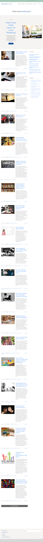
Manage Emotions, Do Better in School (34, 69)
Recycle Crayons (33, 82)
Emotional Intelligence (19, 244)
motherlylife (3, 68)
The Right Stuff (19, 448)
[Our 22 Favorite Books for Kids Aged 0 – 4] (7, 209)
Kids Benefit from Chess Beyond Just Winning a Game (21, 385)
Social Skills (2, 289)
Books (16, 201)
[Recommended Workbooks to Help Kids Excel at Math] (7, 483)
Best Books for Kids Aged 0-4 (35, 93)
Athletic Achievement (12, 133)
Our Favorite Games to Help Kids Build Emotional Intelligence (22, 360)
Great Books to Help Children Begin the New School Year (20, 186)
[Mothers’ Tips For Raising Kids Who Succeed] (7, 164)
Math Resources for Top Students (21, 52)
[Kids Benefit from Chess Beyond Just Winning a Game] (8, 387)
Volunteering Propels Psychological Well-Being (21, 455)
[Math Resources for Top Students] (7, 55)
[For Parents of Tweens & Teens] (7, 409)
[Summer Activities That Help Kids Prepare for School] (8, 297)
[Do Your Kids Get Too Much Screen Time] (7, 272)
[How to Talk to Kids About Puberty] (7, 340)
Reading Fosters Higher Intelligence (21, 316)
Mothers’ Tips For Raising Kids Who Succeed (21, 163)
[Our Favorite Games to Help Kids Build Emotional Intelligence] (7, 361)
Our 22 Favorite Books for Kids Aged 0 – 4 (20, 207)
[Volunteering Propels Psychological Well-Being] (7, 458)
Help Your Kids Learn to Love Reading (11, 27)
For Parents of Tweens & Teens (20, 406)
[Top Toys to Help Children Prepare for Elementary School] (7, 432)
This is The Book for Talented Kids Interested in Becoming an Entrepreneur (36, 89)
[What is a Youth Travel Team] (8, 118)
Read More (25, 68)
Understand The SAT (21, 73)
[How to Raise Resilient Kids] (7, 231)
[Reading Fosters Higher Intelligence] (8, 319)
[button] (40, 4)
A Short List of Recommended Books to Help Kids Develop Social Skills (34, 57)
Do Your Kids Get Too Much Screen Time (21, 271)
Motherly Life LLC (9, 540)
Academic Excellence (12, 68)
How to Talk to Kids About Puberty (21, 337)
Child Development (18, 288)
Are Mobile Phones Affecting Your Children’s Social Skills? (34, 59)
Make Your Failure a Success (22, 94)
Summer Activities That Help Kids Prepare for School (21, 295)
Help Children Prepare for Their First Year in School (21, 139)
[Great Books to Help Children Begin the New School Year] (8, 187)
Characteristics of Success (12, 179)
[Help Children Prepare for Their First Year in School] (7, 141)
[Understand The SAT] (8, 76)
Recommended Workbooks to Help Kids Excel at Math (21, 481)
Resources (16, 68)
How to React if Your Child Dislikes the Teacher (21, 250)
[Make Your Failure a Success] (7, 97)
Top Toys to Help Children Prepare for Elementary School (21, 430)
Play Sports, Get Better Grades (33, 65)
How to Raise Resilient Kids (20, 228)
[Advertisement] (21, 519)
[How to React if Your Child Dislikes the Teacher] (7, 252)
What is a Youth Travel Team (20, 115)
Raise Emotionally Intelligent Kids (34, 63)
